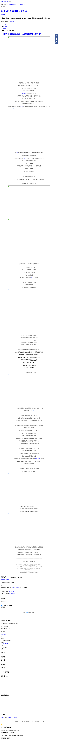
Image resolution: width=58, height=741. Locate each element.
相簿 (4, 24)
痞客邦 (15, 587)
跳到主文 (3, 14)
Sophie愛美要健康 (5, 579)
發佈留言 (3, 607)
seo (10, 717)
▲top (2, 595)
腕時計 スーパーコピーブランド (20, 717)
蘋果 (9, 717)
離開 (8, 738)
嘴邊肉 (24, 158)
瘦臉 (17, 152)
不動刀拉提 (12, 593)
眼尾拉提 (37, 458)
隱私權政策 (37, 721)
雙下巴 (21, 106)
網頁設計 (3, 717)
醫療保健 (12, 21)
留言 (18, 587)
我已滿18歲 (3, 738)
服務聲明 (42, 721)
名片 (4, 28)
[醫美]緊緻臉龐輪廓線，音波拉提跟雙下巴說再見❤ (22, 34)
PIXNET (18, 721)
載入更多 (3, 598)
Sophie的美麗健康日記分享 (14, 11)
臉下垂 (33, 277)
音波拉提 (24, 93)
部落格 (5, 26)
